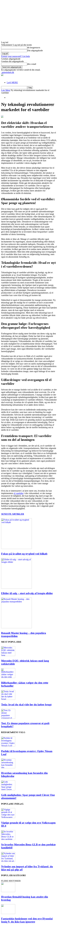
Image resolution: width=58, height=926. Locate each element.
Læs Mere (5, 90)
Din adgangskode (35, 50)
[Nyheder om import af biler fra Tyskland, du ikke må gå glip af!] (8, 861)
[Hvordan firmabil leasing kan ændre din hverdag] (8, 891)
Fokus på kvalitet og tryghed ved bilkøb (24, 553)
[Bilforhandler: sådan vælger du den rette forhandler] (8, 677)
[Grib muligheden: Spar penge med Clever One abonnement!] (8, 789)
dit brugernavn (33, 47)
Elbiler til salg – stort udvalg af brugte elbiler (27, 593)
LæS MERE (12, 82)
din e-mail (31, 64)
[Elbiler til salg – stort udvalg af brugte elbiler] (16, 588)
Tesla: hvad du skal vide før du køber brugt (26, 704)
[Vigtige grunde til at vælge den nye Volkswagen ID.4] (8, 817)
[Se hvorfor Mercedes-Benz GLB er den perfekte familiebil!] (8, 839)
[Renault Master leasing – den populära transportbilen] (16, 627)
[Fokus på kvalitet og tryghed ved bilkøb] (16, 548)
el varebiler (19, 493)
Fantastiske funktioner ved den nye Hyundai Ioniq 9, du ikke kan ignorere (27, 920)
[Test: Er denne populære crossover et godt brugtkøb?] (8, 718)
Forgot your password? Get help (15, 56)
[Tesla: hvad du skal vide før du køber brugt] (8, 699)
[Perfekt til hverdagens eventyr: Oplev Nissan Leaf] (8, 745)
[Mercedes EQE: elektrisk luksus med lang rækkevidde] (8, 655)
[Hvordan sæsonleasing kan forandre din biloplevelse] (8, 767)
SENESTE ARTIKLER (12, 514)
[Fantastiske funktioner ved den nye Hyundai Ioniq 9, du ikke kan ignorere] (8, 913)
